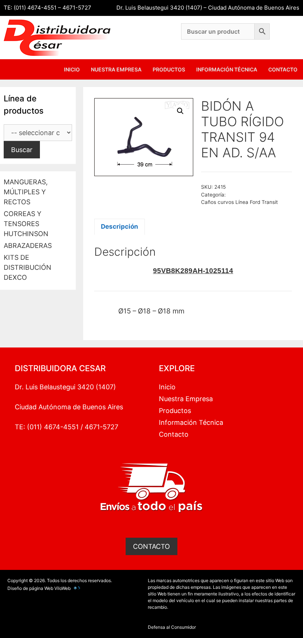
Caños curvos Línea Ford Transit (239, 202)
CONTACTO (151, 546)
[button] (180, 111)
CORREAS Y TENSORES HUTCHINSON (26, 224)
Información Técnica (226, 69)
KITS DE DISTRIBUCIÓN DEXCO (27, 267)
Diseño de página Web (30, 588)
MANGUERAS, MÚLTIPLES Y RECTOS (26, 192)
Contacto (282, 69)
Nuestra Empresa (116, 69)
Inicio (72, 69)
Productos (169, 69)
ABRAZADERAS (28, 245)
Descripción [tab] (119, 226)
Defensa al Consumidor (172, 627)
